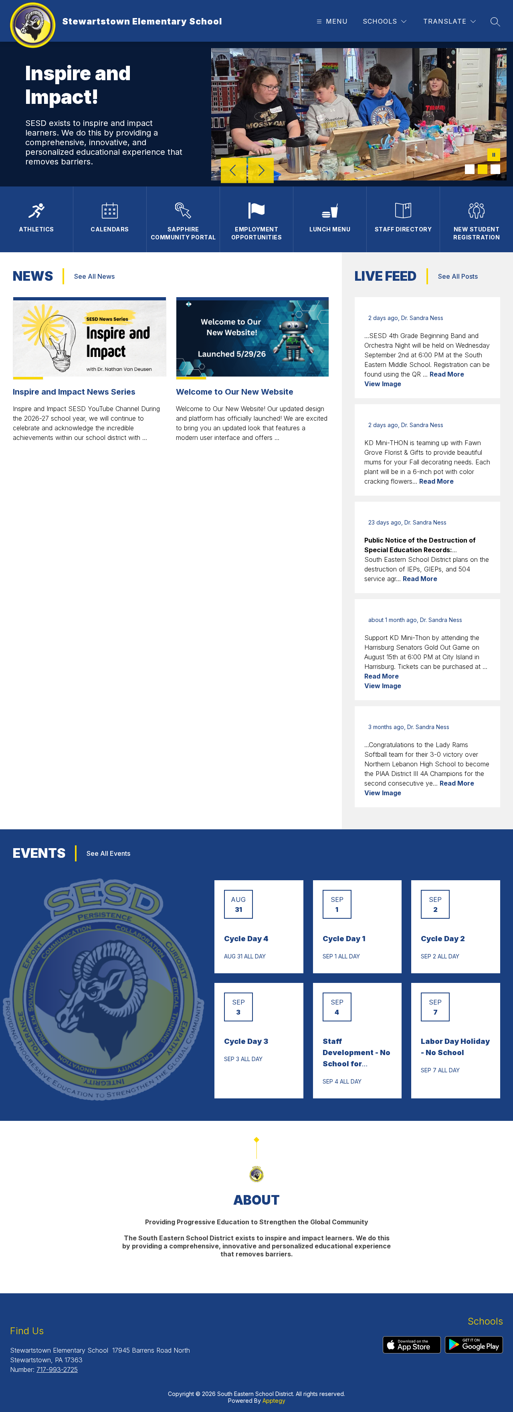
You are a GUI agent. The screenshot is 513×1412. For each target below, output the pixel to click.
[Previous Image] (233, 171)
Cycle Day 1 (344, 938)
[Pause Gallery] (493, 155)
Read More (447, 374)
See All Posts (458, 276)
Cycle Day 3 (246, 1041)
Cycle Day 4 (246, 938)
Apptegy (274, 1400)
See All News (94, 276)
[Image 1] (470, 169)
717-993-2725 (57, 1369)
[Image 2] (482, 169)
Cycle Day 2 (443, 938)
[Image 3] (495, 169)
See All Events (108, 853)
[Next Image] (261, 171)
